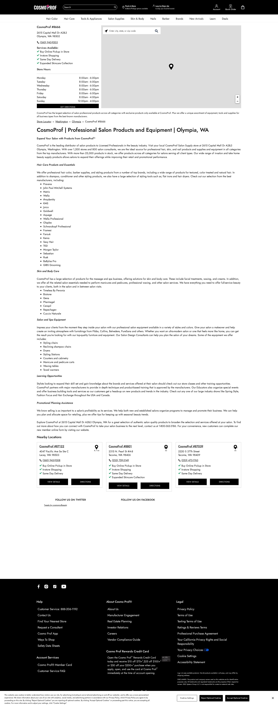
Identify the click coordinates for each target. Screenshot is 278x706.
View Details (53, 481)
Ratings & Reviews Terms (192, 627)
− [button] (237, 101)
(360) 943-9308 (51, 460)
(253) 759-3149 (120, 460)
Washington (61, 121)
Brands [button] (179, 19)
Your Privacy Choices (190, 650)
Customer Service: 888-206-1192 (58, 609)
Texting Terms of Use (189, 621)
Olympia (76, 121)
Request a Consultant (50, 627)
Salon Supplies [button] (116, 19)
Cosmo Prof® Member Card (55, 665)
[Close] (272, 698)
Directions (85, 481)
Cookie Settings (186, 656)
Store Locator (44, 121)
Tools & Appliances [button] (91, 19)
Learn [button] (213, 19)
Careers (112, 633)
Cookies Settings (187, 698)
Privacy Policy (185, 609)
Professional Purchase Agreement (197, 633)
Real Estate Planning (119, 621)
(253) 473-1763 (189, 460)
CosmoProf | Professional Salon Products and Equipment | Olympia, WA (123, 130)
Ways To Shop (46, 640)
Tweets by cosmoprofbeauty (55, 505)
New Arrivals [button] (196, 19)
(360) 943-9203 (49, 42)
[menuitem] (52, 19)
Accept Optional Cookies (237, 698)
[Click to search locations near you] (106, 31)
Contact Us (44, 615)
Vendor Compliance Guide (123, 640)
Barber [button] (165, 19)
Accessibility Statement (191, 662)
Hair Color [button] (52, 19)
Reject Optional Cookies (211, 698)
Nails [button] (153, 19)
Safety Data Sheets (49, 646)
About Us (112, 609)
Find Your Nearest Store (52, 621)
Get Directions (67, 107)
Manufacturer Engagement (123, 615)
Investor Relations (117, 627)
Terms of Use (185, 615)
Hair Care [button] (69, 19)
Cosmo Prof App (48, 633)
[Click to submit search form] (156, 31)
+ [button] (237, 97)
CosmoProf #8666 (48, 27)
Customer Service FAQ (51, 671)
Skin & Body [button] (137, 19)
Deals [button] (225, 19)
